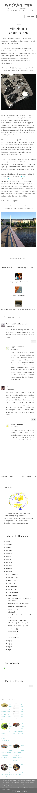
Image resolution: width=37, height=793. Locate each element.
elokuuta (11, 587)
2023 (7, 550)
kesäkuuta (11, 593)
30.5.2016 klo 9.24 (14, 427)
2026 (7, 541)
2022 (7, 553)
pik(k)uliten (18, 5)
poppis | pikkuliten (17, 347)
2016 (7, 571)
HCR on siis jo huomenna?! (17, 620)
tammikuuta (12, 638)
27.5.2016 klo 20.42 (10, 389)
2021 (7, 556)
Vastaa (33, 342)
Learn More (15, 792)
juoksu (13, 258)
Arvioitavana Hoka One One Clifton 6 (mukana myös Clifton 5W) (18, 753)
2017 (7, 568)
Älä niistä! (11, 612)
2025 (7, 544)
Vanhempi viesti (28, 476)
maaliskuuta (12, 632)
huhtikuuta (12, 629)
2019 (7, 562)
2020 (7, 559)
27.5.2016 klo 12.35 (10, 326)
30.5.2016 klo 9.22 (14, 349)
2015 (7, 641)
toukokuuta (12, 595)
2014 (7, 644)
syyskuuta (11, 583)
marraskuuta (12, 577)
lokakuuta (11, 580)
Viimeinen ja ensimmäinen (17, 606)
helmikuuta (12, 635)
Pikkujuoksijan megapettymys (18, 604)
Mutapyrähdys (13, 609)
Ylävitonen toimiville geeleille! (18, 626)
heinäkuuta (12, 589)
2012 (7, 650)
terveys (16, 260)
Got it (24, 792)
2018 (7, 565)
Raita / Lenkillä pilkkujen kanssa (17, 324)
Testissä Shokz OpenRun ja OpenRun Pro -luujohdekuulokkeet (6, 712)
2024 (7, 547)
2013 (7, 647)
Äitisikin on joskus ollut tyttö (18, 623)
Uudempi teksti (8, 476)
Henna (8, 387)
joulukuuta (12, 574)
